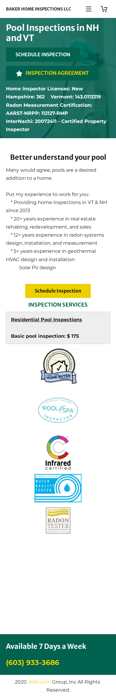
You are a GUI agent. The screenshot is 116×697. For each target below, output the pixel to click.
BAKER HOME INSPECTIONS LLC (38, 9)
